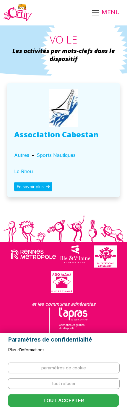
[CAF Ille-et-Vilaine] (105, 256)
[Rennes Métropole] (33, 256)
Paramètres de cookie (63, 367)
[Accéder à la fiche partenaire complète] (63, 108)
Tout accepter (63, 400)
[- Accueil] (18, 12)
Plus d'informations (26, 349)
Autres (21, 155)
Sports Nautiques (56, 155)
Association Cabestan (56, 134)
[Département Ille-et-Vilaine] (75, 256)
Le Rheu (23, 171)
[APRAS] (73, 322)
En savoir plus (31, 186)
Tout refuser (64, 383)
